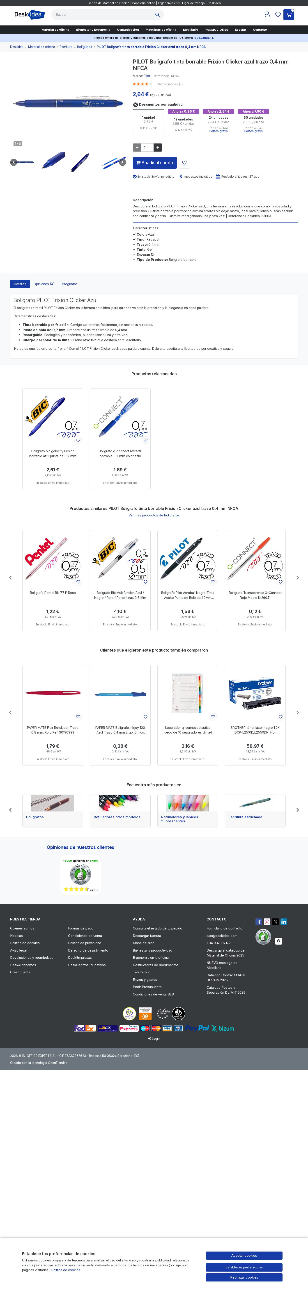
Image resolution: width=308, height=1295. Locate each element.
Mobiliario (190, 29)
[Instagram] (267, 921)
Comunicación (128, 29)
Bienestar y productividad (152, 950)
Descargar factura (147, 936)
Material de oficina (55, 29)
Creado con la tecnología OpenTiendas (38, 1063)
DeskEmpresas (80, 957)
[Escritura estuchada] (255, 803)
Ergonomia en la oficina (151, 957)
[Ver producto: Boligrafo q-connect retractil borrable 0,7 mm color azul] (120, 417)
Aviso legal (18, 950)
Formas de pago (80, 928)
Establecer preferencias (244, 1267)
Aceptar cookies (244, 1255)
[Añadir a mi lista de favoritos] (184, 162)
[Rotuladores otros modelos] (120, 803)
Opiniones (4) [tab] (44, 284)
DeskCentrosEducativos (87, 965)
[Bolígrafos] (53, 803)
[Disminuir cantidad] (137, 147)
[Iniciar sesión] (267, 14)
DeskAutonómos (23, 965)
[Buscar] (158, 14)
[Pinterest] (264, 937)
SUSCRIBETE (204, 37)
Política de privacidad (84, 943)
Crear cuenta (20, 972)
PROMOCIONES (216, 29)
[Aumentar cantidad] (158, 147)
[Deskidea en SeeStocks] (278, 941)
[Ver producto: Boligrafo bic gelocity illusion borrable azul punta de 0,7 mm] (53, 417)
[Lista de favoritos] (278, 14)
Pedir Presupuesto (147, 987)
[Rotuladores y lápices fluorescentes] (188, 803)
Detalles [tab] (20, 284)
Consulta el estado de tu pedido (157, 928)
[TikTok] (283, 921)
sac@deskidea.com (222, 936)
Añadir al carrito (156, 162)
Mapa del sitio (143, 943)
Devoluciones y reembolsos (31, 957)
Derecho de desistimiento (88, 950)
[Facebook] (258, 921)
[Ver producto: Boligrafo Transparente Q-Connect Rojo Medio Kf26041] (255, 558)
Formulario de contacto (224, 928)
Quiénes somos (22, 928)
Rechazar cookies (244, 1277)
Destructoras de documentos (156, 965)
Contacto (260, 29)
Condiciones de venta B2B (153, 994)
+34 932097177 (219, 943)
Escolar (240, 29)
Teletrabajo (141, 972)
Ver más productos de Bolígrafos (154, 515)
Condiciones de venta (85, 936)
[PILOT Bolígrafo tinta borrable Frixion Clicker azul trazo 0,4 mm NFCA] (68, 105)
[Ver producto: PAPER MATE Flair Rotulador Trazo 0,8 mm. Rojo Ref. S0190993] (53, 693)
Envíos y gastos (145, 979)
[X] (275, 921)
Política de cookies (25, 943)
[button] (22, 162)
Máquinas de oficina (161, 29)
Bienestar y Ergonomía (93, 29)
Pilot (147, 76)
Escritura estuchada (245, 817)
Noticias (16, 936)
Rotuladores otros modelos (117, 817)
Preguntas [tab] (70, 284)
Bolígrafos (35, 817)
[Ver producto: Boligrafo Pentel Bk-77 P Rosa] (53, 558)
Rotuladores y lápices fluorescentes (179, 819)
